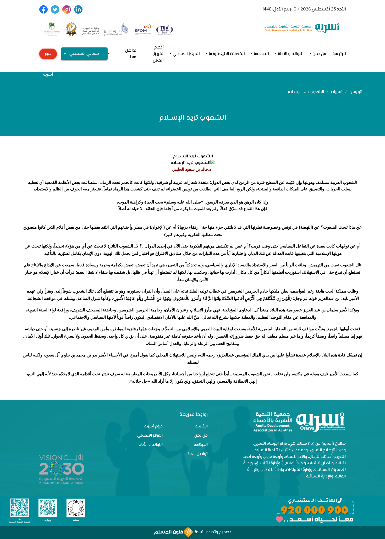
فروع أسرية (153, 426)
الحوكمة (261, 54)
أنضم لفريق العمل (157, 54)
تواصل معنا (130, 53)
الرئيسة (339, 54)
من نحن (319, 54)
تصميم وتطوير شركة (212, 532)
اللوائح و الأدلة (290, 54)
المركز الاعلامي (186, 54)
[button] (111, 54)
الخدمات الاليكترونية (227, 54)
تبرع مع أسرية (48, 55)
